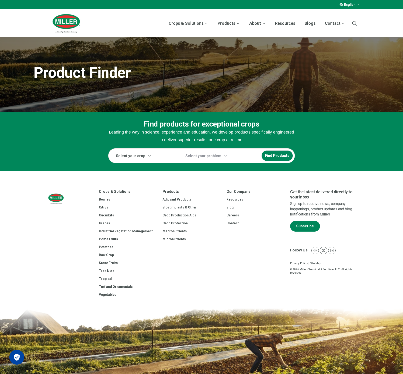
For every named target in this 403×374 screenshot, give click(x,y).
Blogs (310, 23)
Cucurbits (106, 215)
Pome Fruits (108, 239)
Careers (232, 215)
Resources (285, 23)
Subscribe (305, 226)
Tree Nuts (106, 271)
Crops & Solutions (186, 23)
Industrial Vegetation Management (126, 231)
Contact (232, 223)
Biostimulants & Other (180, 207)
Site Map (315, 263)
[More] (357, 4)
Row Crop (106, 255)
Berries (104, 199)
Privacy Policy (299, 263)
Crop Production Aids (179, 215)
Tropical (105, 279)
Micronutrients (174, 239)
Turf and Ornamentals (116, 287)
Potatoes (106, 247)
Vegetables (107, 294)
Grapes (104, 223)
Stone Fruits (108, 263)
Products (226, 23)
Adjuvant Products (177, 199)
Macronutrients (175, 231)
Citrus (103, 207)
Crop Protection (175, 223)
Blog (230, 207)
